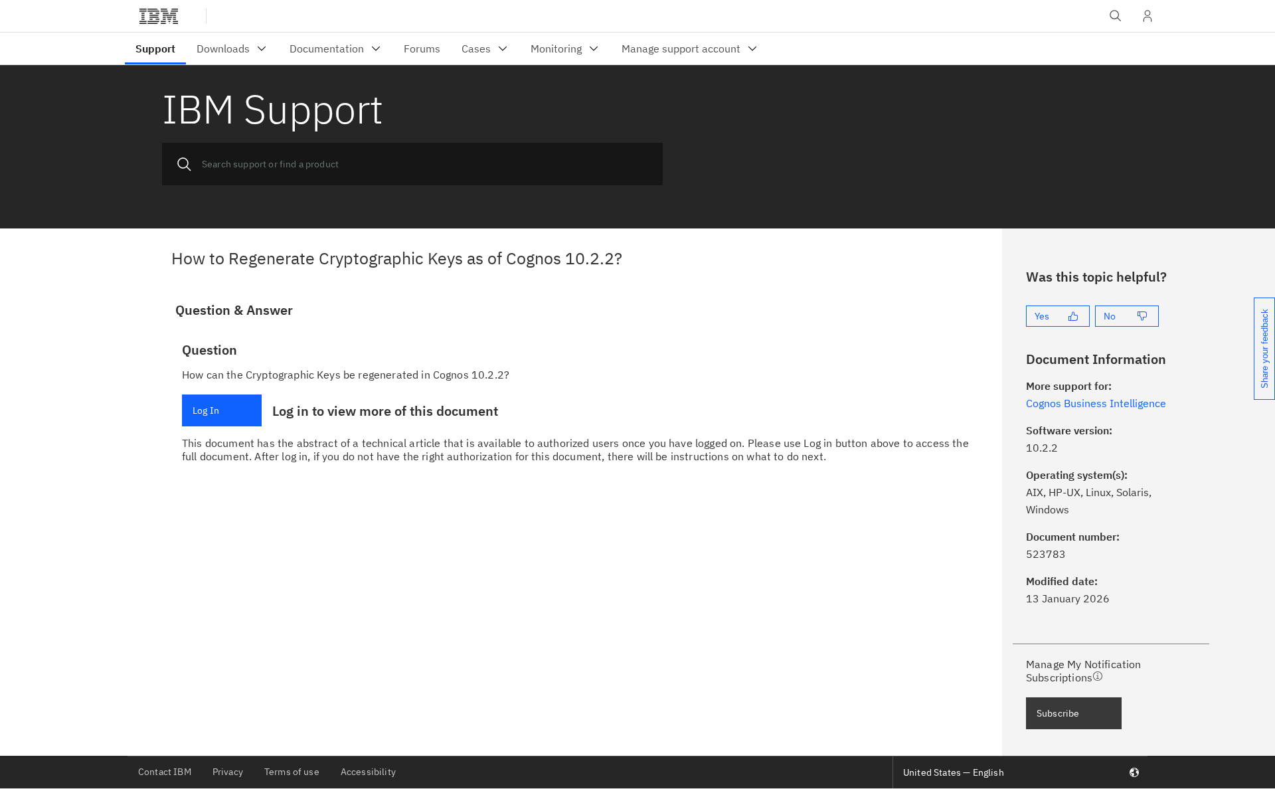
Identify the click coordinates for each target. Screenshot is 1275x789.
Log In (206, 410)
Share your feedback (1265, 349)
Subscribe (1058, 713)
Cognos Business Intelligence (1096, 403)
